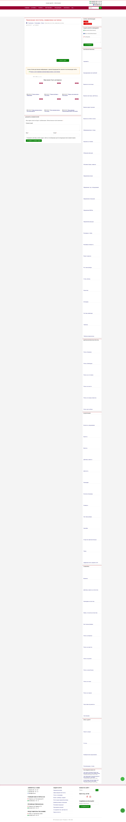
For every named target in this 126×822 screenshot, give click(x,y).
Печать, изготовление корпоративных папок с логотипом (45, 71)
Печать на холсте (87, 386)
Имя (27, 132)
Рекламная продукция (58, 804)
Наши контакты (57, 812)
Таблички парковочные (88, 336)
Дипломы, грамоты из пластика (90, 590)
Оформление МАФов (88, 210)
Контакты (66, 7)
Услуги (40, 7)
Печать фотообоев (87, 409)
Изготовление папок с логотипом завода (34, 111)
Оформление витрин (88, 176)
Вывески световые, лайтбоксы (90, 95)
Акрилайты (86, 61)
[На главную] (26, 23)
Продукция (58, 7)
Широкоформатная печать (59, 792)
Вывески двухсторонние (89, 107)
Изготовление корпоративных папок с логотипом (70, 111)
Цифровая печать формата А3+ (90, 562)
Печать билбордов (87, 363)
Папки (42, 23)
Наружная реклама (57, 790)
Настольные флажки (88, 624)
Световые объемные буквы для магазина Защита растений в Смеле (91, 773)
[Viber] (85, 11)
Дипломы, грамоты (87, 459)
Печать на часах (87, 681)
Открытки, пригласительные (90, 539)
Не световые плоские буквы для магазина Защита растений (91, 781)
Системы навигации (88, 313)
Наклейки (85, 528)
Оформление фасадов (88, 221)
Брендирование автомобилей (90, 73)
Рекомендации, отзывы (88, 766)
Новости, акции (87, 731)
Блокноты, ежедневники (89, 425)
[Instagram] (90, 797)
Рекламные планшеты (88, 244)
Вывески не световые (88, 84)
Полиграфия (37, 23)
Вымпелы (85, 578)
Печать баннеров (87, 352)
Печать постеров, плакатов (89, 397)
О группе (33, 7)
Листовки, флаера (87, 516)
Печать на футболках (88, 670)
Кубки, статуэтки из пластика (90, 612)
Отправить (89, 44)
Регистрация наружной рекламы (60, 800)
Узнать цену (62, 60)
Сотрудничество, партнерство (60, 809)
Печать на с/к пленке (88, 375)
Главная (27, 7)
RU (72, 7)
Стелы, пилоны (86, 279)
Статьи (85, 743)
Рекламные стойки (87, 233)
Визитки (85, 448)
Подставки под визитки (89, 704)
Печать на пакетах (87, 647)
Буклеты (85, 436)
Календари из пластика (88, 601)
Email (55, 132)
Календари (85, 482)
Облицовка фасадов (88, 153)
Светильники (86, 715)
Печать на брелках (87, 635)
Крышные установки (88, 141)
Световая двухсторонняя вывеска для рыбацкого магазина (91, 777)
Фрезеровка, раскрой (58, 807)
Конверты (85, 505)
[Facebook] (87, 797)
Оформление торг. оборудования (91, 187)
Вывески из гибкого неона (89, 118)
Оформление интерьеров (89, 198)
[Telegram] (87, 11)
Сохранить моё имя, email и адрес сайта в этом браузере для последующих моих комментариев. (51, 137)
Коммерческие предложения (90, 754)
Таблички (85, 324)
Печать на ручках (87, 658)
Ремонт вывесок (87, 256)
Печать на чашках (87, 693)
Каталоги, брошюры (88, 494)
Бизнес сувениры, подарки (59, 797)
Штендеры (85, 301)
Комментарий (29, 123)
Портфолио (48, 7)
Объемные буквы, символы (89, 164)
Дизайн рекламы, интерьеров (60, 802)
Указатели (85, 290)
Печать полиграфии (57, 795)
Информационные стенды (89, 130)
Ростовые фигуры (87, 267)
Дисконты (85, 471)
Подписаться (85, 806)
